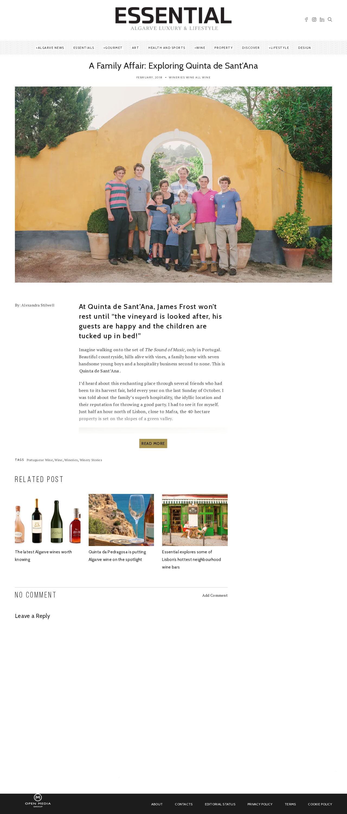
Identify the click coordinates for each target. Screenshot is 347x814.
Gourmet (114, 48)
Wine (200, 48)
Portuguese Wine (40, 460)
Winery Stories (91, 460)
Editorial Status (220, 804)
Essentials (83, 48)
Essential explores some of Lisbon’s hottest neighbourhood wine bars (191, 560)
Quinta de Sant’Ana (99, 371)
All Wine (203, 77)
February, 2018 (149, 77)
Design (304, 48)
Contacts (183, 804)
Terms (290, 804)
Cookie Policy (320, 804)
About (157, 804)
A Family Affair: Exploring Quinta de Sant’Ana (173, 65)
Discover (251, 48)
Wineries (177, 77)
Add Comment (215, 595)
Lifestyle (280, 48)
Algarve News (51, 48)
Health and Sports (166, 48)
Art (135, 48)
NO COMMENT (36, 595)
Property (223, 48)
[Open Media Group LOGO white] (38, 803)
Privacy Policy (260, 804)
